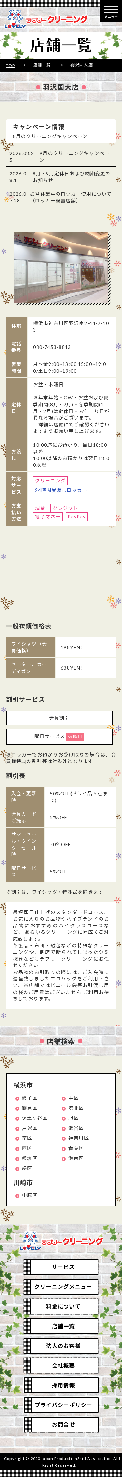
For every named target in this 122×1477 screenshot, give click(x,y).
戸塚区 (29, 1128)
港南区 (76, 1158)
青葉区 (76, 1148)
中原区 (29, 1195)
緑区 (27, 1168)
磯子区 (29, 1098)
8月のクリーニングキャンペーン (50, 136)
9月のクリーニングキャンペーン (74, 156)
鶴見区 (29, 1108)
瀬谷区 (76, 1128)
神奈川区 (78, 1138)
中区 (73, 1098)
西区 (27, 1148)
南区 (27, 1138)
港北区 (76, 1108)
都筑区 (29, 1158)
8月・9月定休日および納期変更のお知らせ (71, 177)
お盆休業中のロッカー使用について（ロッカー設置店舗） (71, 197)
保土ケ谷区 (35, 1118)
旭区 (73, 1118)
